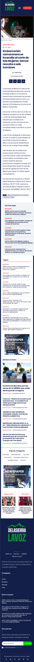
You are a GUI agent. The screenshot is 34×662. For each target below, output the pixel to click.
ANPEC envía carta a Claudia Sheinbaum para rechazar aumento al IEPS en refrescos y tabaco (18, 212)
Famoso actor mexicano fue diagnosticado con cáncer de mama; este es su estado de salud (18, 250)
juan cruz (17, 72)
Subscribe (28, 643)
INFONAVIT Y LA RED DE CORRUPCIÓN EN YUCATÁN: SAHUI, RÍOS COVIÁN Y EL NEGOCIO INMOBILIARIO (15, 310)
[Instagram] (10, 659)
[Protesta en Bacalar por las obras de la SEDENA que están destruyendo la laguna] (17, 373)
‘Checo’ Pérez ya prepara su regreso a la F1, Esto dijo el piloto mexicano (16, 329)
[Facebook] (11, 81)
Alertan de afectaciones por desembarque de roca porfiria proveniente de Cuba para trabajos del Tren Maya (15, 437)
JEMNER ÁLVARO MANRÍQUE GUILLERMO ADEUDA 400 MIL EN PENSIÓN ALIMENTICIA (15, 414)
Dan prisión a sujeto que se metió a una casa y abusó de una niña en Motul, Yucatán (8, 510)
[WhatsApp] (23, 81)
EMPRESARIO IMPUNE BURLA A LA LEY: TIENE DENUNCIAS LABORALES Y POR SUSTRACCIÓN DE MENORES (17, 425)
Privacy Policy (18, 647)
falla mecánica (24, 195)
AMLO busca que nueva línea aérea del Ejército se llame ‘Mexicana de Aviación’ (25, 510)
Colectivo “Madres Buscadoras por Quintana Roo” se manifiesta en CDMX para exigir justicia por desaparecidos (17, 402)
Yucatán (8, 227)
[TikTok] (15, 659)
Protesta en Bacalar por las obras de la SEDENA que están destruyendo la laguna (16, 388)
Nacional (8, 208)
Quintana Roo (8, 44)
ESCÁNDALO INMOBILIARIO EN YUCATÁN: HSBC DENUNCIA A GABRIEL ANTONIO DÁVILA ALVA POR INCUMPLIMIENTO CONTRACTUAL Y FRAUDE (17, 320)
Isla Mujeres (6, 197)
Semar (12, 197)
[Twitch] (19, 659)
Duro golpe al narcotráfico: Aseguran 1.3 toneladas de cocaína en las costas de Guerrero (18, 222)
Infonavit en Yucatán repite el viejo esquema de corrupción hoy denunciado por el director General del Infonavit (18, 232)
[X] (15, 81)
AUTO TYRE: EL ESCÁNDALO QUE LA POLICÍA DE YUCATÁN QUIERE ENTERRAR (19, 242)
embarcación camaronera (13, 195)
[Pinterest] (19, 81)
